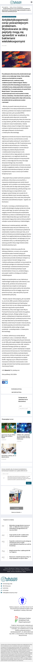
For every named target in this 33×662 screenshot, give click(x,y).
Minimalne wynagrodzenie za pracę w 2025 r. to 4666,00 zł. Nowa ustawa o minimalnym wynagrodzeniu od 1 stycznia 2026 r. (19, 527)
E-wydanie (16, 508)
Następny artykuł (16, 392)
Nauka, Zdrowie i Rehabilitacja (16, 7)
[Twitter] (6, 382)
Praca (21, 568)
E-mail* (20, 406)
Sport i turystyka (16, 570)
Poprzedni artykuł (16, 389)
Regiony (17, 568)
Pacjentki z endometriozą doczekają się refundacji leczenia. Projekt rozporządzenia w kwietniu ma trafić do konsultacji (20, 543)
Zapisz (29, 412)
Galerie (24, 571)
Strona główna (5, 7)
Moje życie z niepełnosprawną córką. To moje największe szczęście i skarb (20, 557)
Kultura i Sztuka (7, 570)
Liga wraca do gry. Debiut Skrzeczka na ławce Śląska (8, 436)
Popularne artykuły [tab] (8, 520)
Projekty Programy (25, 570)
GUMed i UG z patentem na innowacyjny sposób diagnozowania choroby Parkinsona (23, 437)
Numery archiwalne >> (17, 512)
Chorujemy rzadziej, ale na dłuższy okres (9, 456)
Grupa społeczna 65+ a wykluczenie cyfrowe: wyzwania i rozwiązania (19, 535)
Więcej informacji (23, 635)
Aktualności (11, 568)
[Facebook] (3, 382)
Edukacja (26, 568)
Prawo (6, 568)
